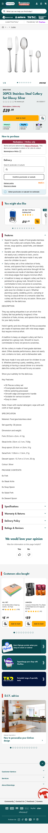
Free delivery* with (32, 22)
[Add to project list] (42, 118)
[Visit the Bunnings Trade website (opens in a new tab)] (42, 17)
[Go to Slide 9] (31, 228)
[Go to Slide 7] (28, 82)
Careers (39, 801)
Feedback (30, 801)
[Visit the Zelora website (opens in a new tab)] (20, 17)
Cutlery (13, 27)
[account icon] (36, 3)
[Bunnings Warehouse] (24, 5)
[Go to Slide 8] (30, 82)
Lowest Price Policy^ (12, 22)
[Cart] (45, 3)
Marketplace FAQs (11, 151)
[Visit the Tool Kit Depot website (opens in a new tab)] (32, 17)
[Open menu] (3, 3)
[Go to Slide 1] (17, 82)
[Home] (3, 27)
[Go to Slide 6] (26, 82)
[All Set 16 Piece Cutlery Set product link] (13, 216)
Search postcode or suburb (14, 165)
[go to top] (42, 763)
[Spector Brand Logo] (42, 82)
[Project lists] (41, 3)
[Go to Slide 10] (33, 228)
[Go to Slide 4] (23, 82)
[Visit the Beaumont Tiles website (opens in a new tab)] (7, 17)
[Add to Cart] (37, 221)
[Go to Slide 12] (36, 747)
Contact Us (20, 801)
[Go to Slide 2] (19, 82)
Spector (7, 90)
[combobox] (24, 11)
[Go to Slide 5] (24, 82)
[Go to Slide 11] (34, 747)
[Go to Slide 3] (21, 82)
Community (9, 801)
